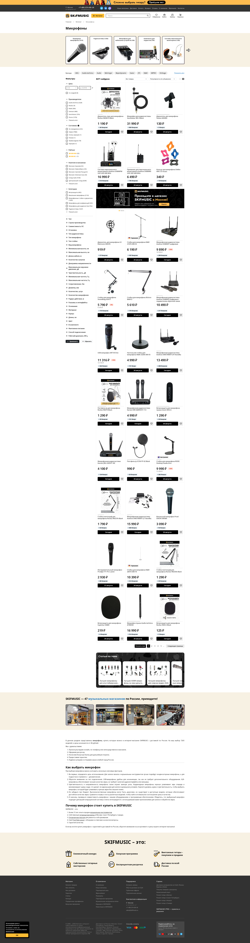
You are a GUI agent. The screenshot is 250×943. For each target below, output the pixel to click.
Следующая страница (175, 646)
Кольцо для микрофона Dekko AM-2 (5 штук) (168, 170)
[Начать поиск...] (148, 15)
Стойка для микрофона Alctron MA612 (139, 298)
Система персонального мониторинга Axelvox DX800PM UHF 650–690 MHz (110, 171)
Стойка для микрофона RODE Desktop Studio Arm (167, 462)
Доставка (133, 8)
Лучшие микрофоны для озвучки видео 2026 (158, 682)
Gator (132, 73)
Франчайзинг (100, 893)
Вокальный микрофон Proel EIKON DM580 (167, 517)
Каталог (99, 16)
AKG (77, 73)
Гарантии (69, 893)
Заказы (172, 17)
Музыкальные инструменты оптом (107, 901)
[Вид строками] (180, 79)
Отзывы (155, 8)
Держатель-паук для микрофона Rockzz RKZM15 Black (110, 117)
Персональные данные (134, 893)
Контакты (181, 8)
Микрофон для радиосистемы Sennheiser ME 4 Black (139, 117)
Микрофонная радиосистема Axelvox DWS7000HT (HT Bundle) (168, 354)
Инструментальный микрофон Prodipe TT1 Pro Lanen (110, 571)
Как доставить (70, 890)
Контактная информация (136, 899)
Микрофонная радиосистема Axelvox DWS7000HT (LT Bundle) (139, 517)
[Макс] (109, 8)
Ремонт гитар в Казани (164, 900)
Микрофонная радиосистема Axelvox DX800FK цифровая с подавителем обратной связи (168, 299)
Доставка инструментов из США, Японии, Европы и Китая (170, 886)
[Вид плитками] (183, 79)
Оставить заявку (131, 885)
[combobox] (128, 15)
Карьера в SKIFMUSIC (103, 904)
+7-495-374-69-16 (86, 7)
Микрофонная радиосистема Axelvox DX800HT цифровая (167, 243)
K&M (145, 73)
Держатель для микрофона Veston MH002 (167, 117)
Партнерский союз (102, 890)
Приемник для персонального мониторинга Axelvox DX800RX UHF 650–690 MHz (139, 171)
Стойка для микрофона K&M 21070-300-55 (138, 243)
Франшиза (172, 8)
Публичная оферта (132, 890)
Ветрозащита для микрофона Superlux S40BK (109, 624)
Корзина (180, 17)
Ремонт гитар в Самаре (164, 903)
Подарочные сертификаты (74, 901)
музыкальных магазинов (106, 699)
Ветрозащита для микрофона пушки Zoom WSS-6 (168, 409)
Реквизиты (99, 896)
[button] (188, 50)
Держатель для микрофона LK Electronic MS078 (109, 243)
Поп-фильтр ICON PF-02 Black (138, 461)
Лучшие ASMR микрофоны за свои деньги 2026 (133, 682)
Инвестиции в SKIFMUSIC (104, 907)
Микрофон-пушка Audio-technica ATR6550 (140, 624)
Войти (164, 17)
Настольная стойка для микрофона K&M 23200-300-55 (138, 354)
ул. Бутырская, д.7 (71, 9)
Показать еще (140, 646)
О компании (163, 8)
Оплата (140, 8)
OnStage (163, 73)
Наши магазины (123, 8)
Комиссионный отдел (163, 892)
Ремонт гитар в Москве (164, 895)
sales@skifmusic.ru (86, 9)
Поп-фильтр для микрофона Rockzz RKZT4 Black (109, 409)
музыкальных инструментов (101, 812)
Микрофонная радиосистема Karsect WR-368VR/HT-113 (138, 409)
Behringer (108, 73)
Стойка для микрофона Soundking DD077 (107, 298)
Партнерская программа (104, 899)
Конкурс (68, 899)
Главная (68, 22)
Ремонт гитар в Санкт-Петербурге (167, 898)
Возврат (148, 8)
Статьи (68, 896)
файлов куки (10, 931)
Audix (99, 73)
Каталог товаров (71, 885)
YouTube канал (78, 820)
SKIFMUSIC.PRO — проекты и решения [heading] (168, 910)
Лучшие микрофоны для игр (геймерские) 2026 (108, 682)
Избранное (156, 17)
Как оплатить (70, 888)
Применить (73, 341)
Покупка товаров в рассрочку (166, 889)
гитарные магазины (87, 815)
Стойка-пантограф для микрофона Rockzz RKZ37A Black (110, 517)
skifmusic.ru (74, 925)
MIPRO (153, 73)
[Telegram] (101, 8)
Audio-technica (87, 73)
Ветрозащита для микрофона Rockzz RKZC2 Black (168, 624)
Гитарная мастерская (77, 817)
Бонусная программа (73, 904)
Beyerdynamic (121, 73)
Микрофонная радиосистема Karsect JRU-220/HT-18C (109, 462)
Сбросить (88, 341)
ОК (17, 935)
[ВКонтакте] (105, 8)
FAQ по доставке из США (134, 888)
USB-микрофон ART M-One (108, 353)
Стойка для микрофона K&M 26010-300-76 (138, 571)
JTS (139, 73)
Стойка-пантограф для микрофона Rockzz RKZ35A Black (169, 571)
